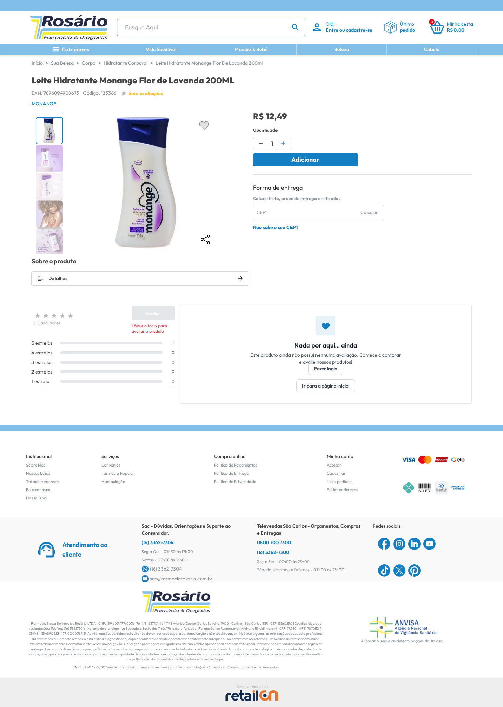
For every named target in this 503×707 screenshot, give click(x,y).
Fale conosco (38, 489)
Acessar (334, 465)
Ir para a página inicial (325, 386)
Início (37, 63)
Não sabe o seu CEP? (275, 227)
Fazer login (325, 369)
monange (43, 104)
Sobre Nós (35, 465)
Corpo (88, 63)
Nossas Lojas (38, 473)
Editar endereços (342, 489)
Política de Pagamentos (235, 465)
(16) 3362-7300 (273, 552)
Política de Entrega (231, 473)
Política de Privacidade (235, 481)
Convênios (110, 465)
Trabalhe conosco (42, 481)
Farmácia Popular (117, 473)
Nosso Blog (36, 497)
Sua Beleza (62, 63)
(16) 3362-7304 (158, 542)
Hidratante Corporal (125, 63)
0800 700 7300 (274, 542)
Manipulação (113, 481)
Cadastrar (336, 473)
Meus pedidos (339, 481)
